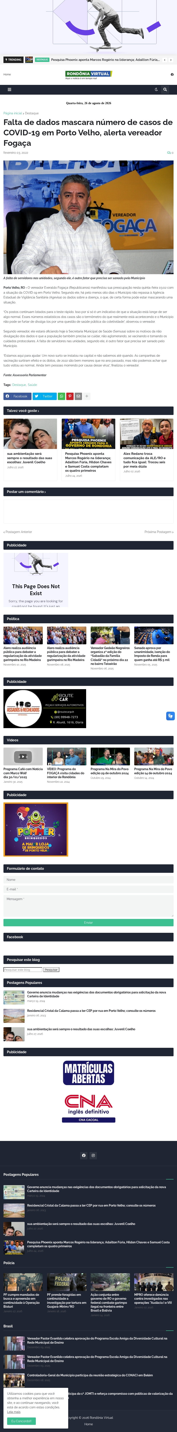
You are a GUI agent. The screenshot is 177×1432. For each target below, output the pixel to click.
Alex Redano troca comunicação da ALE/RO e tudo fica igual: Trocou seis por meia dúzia (144, 460)
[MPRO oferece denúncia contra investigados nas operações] (154, 1282)
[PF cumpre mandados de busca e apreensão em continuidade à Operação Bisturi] (23, 1282)
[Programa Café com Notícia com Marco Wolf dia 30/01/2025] (23, 756)
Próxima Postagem (158, 532)
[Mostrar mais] (86, 396)
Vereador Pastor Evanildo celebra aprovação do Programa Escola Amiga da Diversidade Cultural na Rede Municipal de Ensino (97, 1340)
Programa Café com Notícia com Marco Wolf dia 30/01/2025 (23, 773)
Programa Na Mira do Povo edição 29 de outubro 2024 (110, 771)
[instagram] (93, 1155)
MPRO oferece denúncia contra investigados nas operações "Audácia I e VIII (153, 1298)
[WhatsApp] (61, 396)
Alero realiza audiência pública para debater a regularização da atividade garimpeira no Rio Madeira (22, 654)
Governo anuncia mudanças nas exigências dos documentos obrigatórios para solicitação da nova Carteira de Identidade (96, 994)
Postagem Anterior (19, 532)
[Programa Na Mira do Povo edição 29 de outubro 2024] (110, 756)
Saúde (32, 385)
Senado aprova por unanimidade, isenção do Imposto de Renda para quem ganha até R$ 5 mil (152, 654)
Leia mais (14, 1412)
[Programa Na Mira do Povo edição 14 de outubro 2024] (154, 756)
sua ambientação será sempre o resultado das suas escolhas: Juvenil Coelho (29, 458)
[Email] (78, 396)
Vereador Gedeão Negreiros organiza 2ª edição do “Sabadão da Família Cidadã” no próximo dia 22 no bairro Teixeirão (110, 656)
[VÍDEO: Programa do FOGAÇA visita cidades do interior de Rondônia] (66, 756)
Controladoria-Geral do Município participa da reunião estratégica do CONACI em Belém (90, 1375)
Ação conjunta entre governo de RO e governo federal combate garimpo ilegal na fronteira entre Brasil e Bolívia (109, 1302)
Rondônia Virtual (101, 1417)
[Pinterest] (70, 396)
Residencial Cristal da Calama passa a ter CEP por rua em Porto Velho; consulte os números (91, 1010)
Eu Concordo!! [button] (21, 1421)
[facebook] (172, 74)
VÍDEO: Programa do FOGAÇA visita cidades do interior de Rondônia (65, 773)
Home (7, 74)
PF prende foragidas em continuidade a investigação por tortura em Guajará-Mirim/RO (66, 1300)
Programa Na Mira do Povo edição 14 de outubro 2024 (153, 771)
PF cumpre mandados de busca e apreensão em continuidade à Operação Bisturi (21, 1300)
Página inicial (12, 113)
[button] (164, 60)
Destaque (32, 113)
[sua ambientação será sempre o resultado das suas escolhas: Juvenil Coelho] (30, 434)
